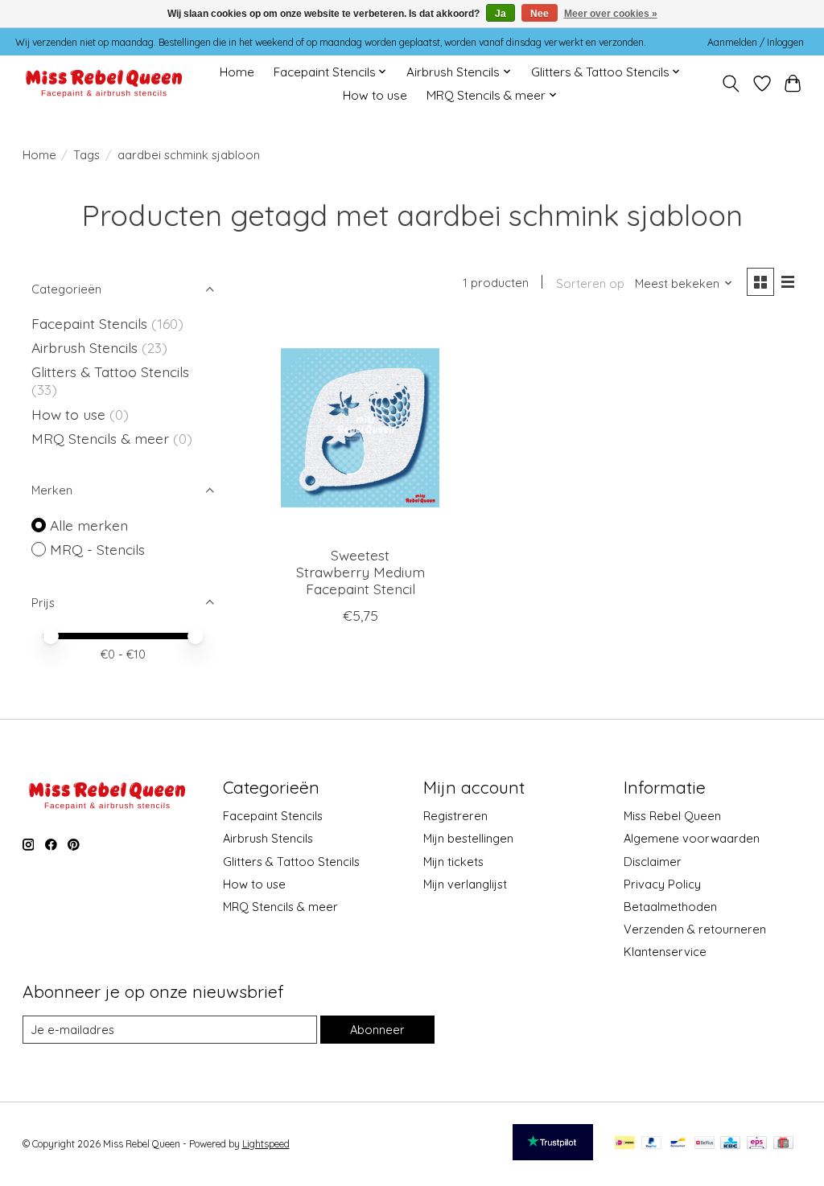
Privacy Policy (662, 884)
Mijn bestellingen (468, 838)
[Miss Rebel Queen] (104, 83)
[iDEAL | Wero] (625, 1143)
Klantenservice (665, 951)
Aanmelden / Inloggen (755, 42)
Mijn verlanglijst (465, 884)
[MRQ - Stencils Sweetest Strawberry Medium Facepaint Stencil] (360, 428)
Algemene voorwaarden (692, 838)
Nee (539, 13)
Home (237, 72)
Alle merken (89, 525)
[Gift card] (783, 1143)
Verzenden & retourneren (695, 929)
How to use (375, 95)
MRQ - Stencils (97, 549)
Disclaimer (653, 861)
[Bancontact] (678, 1143)
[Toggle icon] (730, 83)
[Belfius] (704, 1143)
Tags (86, 154)
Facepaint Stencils (91, 323)
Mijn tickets (453, 861)
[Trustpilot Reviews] (553, 1154)
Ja (500, 13)
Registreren (455, 815)
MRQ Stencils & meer (100, 438)
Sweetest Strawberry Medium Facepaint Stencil (360, 571)
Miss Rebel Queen (672, 815)
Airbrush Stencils (84, 347)
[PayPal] (651, 1143)
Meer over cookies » (610, 13)
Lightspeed (266, 1144)
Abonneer (377, 1029)
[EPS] (757, 1143)
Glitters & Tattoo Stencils (110, 371)
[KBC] (730, 1143)
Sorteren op (590, 283)
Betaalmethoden (670, 906)
